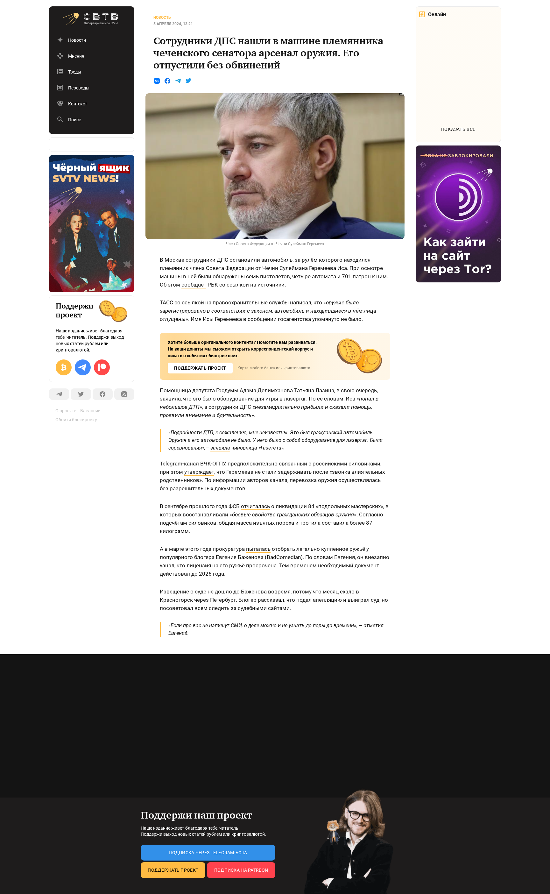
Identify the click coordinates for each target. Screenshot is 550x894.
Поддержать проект (173, 870)
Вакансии (90, 410)
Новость (162, 17)
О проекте (65, 410)
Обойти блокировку (76, 419)
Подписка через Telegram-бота (208, 852)
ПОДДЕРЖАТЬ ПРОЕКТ (200, 368)
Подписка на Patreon (241, 870)
